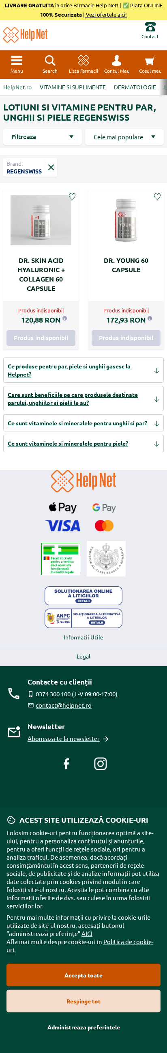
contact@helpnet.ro (64, 705)
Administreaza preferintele (83, 1027)
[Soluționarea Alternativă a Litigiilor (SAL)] (83, 618)
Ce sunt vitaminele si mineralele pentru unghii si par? (77, 423)
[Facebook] (66, 763)
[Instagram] (100, 763)
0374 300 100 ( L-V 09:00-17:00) (77, 694)
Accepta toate (83, 975)
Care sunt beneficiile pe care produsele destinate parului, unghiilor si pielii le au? (73, 398)
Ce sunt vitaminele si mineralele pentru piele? (68, 443)
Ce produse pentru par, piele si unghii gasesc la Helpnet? (69, 370)
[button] (116, 64)
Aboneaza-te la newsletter (64, 738)
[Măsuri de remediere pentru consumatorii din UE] (83, 596)
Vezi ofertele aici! (106, 14)
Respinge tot (83, 1001)
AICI (86, 933)
